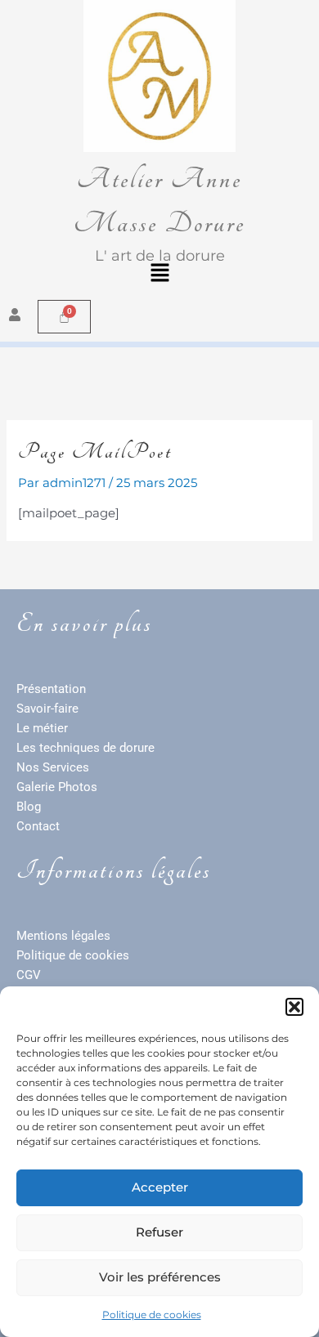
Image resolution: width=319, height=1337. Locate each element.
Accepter (160, 1187)
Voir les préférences (160, 1277)
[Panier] (64, 316)
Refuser (159, 1232)
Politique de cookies (151, 1314)
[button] (294, 1007)
